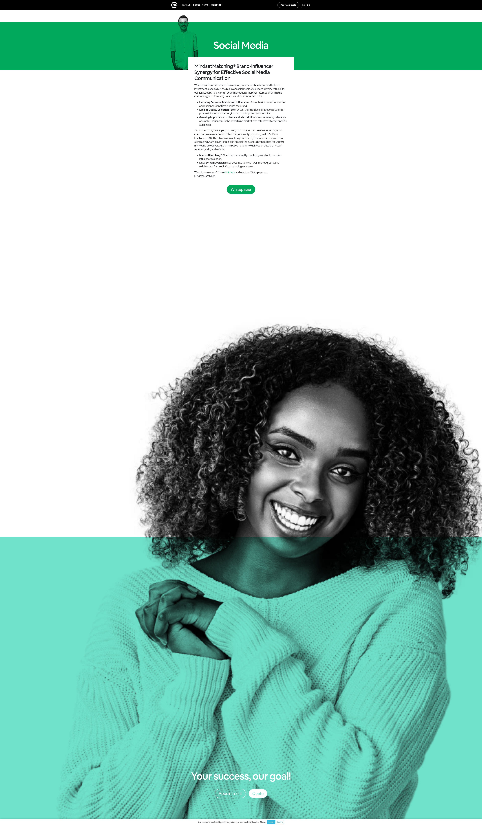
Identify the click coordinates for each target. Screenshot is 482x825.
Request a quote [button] (288, 5)
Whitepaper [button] (241, 189)
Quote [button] (257, 793)
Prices (196, 5)
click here (229, 172)
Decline (280, 822)
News (205, 5)
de (308, 5)
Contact (216, 5)
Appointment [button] (230, 793)
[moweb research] (174, 5)
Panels (186, 5)
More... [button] (262, 822)
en (303, 5)
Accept (271, 822)
